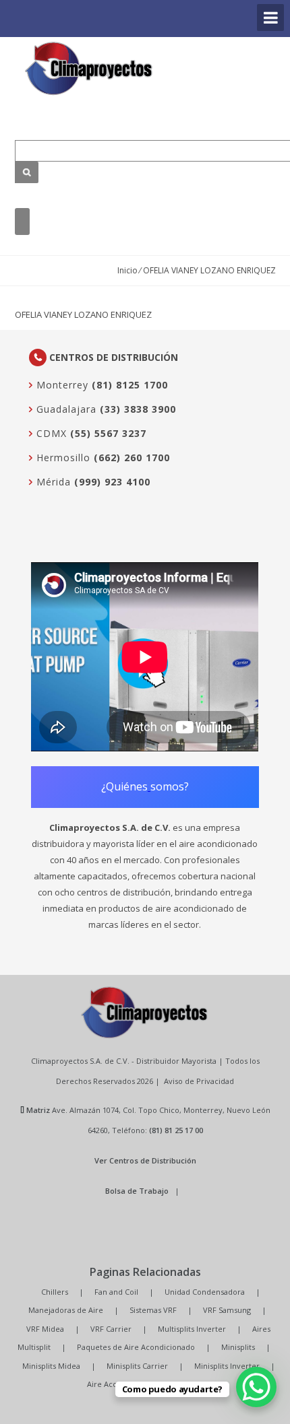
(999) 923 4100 (112, 481)
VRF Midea (45, 1329)
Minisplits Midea (51, 1366)
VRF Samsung (227, 1310)
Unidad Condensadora (205, 1292)
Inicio (127, 270)
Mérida (52, 481)
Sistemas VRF (153, 1310)
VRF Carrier (111, 1329)
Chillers (54, 1292)
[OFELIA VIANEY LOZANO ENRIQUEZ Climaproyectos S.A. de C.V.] (89, 68)
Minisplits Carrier (137, 1366)
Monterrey (60, 384)
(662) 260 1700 (132, 457)
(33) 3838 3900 (138, 409)
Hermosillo (61, 457)
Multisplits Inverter (192, 1329)
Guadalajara (64, 409)
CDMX (50, 433)
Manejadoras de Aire (65, 1310)
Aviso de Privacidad (199, 1081)
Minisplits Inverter (227, 1366)
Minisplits (238, 1347)
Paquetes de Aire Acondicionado (136, 1347)
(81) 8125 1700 (130, 384)
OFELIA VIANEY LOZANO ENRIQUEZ (83, 314)
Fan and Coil (116, 1292)
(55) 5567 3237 (108, 433)
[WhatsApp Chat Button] (256, 1387)
